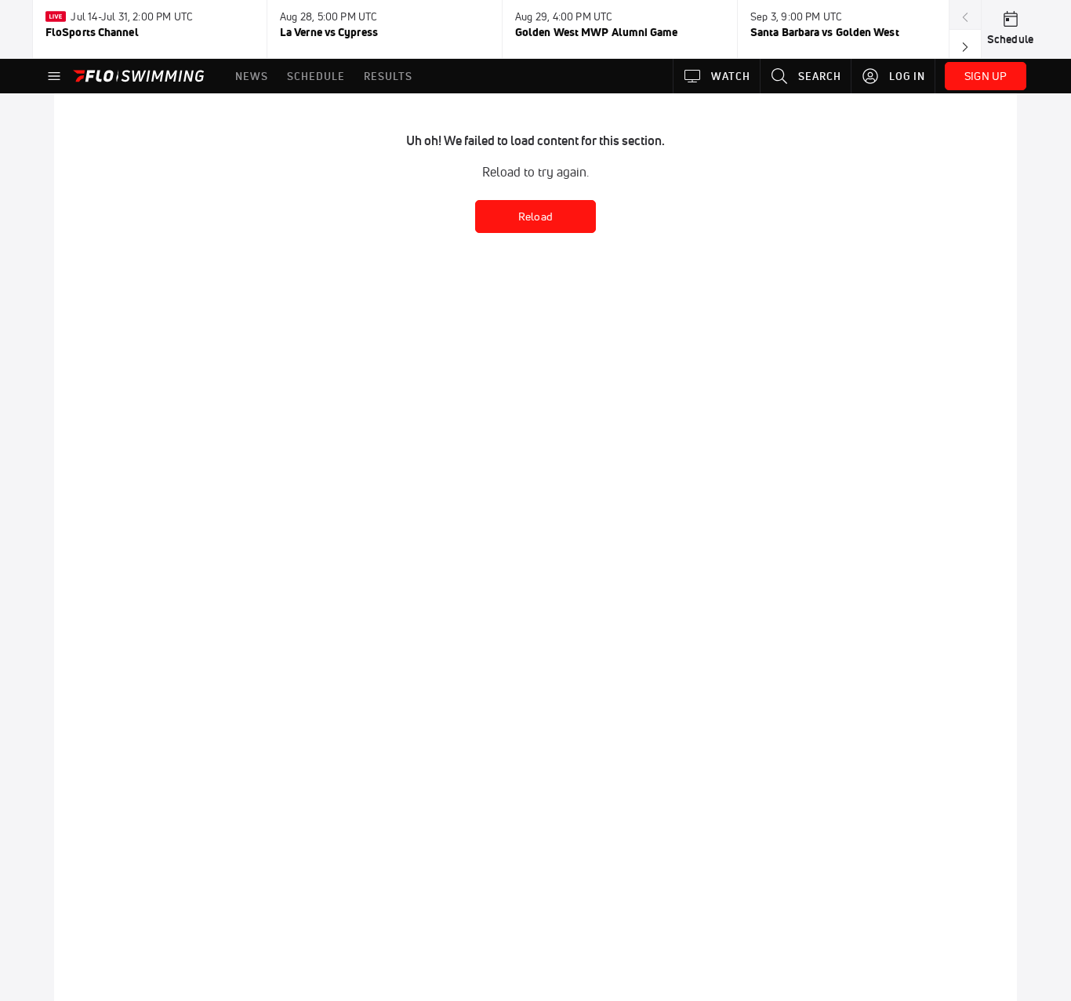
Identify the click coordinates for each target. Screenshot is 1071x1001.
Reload (535, 216)
